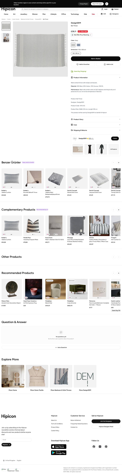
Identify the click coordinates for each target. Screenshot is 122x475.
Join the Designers (106, 421)
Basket (116, 9)
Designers (115, 14)
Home (6, 14)
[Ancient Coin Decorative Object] (12, 289)
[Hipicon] (8, 9)
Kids (85, 14)
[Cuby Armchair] (77, 289)
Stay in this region (97, 3)
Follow (115, 138)
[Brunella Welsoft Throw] (33, 178)
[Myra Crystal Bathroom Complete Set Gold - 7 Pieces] (99, 289)
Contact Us (74, 427)
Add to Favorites (84, 64)
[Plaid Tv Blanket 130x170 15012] (55, 226)
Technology (75, 14)
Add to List (109, 64)
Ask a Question (62, 347)
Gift (104, 14)
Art (14, 14)
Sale (93, 14)
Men (44, 14)
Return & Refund (76, 420)
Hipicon (4, 19)
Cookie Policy (55, 430)
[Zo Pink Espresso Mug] (33, 289)
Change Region (84, 3)
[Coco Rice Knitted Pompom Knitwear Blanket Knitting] (77, 226)
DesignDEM (38, 19)
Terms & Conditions (57, 424)
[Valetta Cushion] (12, 178)
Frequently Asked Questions (79, 424)
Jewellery (23, 14)
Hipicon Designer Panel (106, 426)
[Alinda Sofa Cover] (77, 178)
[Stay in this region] (106, 3)
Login (106, 9)
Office (63, 14)
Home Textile (15, 19)
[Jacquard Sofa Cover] (99, 178)
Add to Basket (95, 59)
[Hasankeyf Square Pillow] (33, 226)
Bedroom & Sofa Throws (27, 19)
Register (5, 444)
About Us (54, 420)
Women (35, 14)
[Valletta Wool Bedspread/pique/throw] (55, 178)
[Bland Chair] (55, 289)
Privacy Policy (55, 427)
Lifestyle (53, 14)
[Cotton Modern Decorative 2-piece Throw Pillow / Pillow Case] (99, 226)
